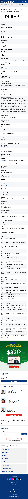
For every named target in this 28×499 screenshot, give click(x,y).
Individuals (5, 452)
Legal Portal (14, 484)
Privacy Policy (14, 494)
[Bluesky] (17, 479)
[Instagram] (13, 479)
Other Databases (6, 468)
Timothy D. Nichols (5, 69)
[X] (19, 479)
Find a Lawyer (5, 428)
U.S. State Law (6, 465)
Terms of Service (14, 491)
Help (14, 489)
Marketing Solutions (7, 471)
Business (4, 455)
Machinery (18, 4)
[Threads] (15, 479)
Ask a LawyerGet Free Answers (6, 374)
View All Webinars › (14, 415)
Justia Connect (14, 482)
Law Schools (5, 458)
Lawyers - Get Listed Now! (14, 438)
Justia (2, 4)
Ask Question (14, 381)
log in (5, 160)
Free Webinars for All (7, 387)
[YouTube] (9, 479)
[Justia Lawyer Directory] (20, 479)
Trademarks (6, 4)
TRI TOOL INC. (4, 147)
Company (14, 487)
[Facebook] (11, 479)
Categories (12, 4)
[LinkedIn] (7, 479)
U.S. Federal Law (6, 462)
